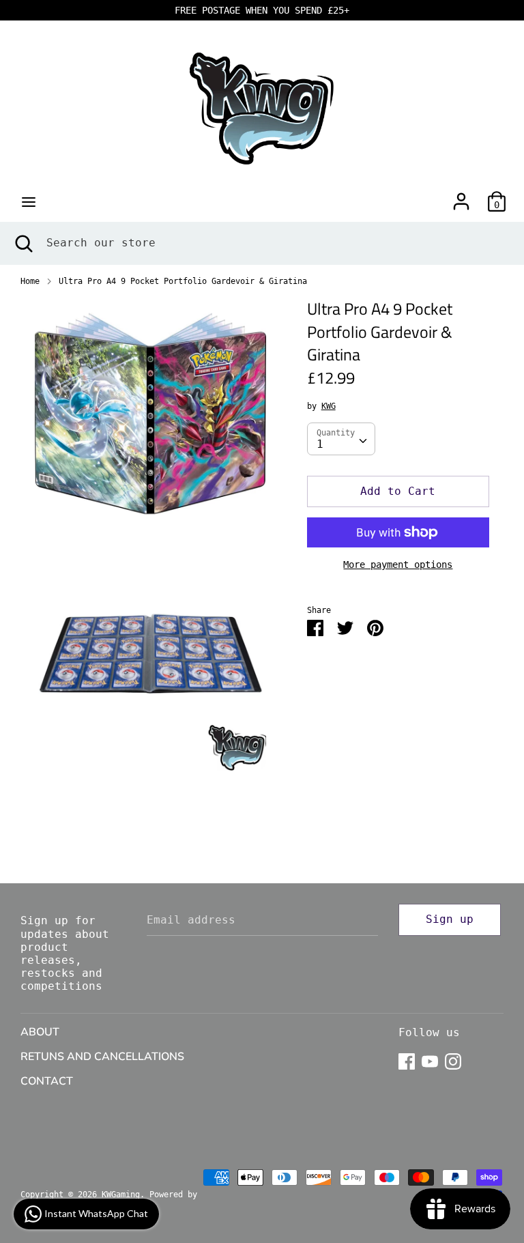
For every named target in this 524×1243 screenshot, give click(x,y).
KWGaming (121, 1194)
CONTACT (46, 1081)
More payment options (397, 564)
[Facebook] (406, 1059)
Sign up (450, 919)
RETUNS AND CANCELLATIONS (102, 1056)
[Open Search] (23, 243)
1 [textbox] (320, 444)
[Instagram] (453, 1059)
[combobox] (341, 439)
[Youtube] (430, 1059)
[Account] (461, 196)
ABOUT (39, 1032)
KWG (328, 406)
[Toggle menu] (29, 201)
